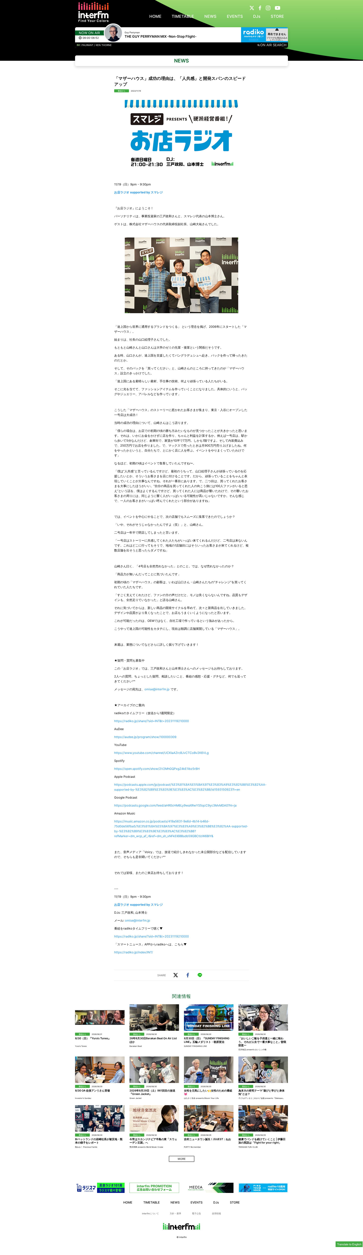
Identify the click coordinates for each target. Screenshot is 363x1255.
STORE (277, 16)
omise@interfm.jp (157, 689)
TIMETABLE (183, 16)
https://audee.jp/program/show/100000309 (145, 737)
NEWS (210, 16)
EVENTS (235, 16)
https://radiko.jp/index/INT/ (133, 952)
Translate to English (349, 1244)
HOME (155, 16)
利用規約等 (253, 39)
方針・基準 (175, 1213)
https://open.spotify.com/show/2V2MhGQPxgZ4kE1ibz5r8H (157, 769)
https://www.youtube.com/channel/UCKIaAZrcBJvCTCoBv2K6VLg (161, 753)
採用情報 (216, 1213)
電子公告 (196, 1213)
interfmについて (150, 1213)
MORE (181, 1158)
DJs (256, 16)
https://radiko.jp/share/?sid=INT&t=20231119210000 (151, 721)
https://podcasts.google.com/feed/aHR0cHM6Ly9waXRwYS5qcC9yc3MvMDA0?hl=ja (175, 805)
